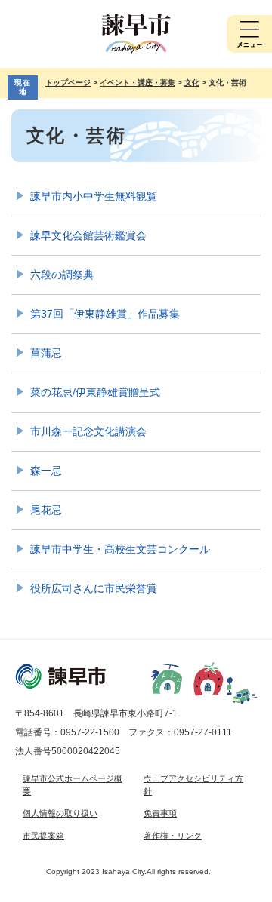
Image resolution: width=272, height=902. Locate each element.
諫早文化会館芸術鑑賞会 (88, 235)
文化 (191, 82)
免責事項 (160, 813)
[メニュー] (249, 34)
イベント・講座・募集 (137, 82)
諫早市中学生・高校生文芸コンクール (120, 549)
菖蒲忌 (46, 353)
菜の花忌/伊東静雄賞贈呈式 (95, 392)
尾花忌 (46, 510)
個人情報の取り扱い (60, 813)
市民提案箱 (43, 835)
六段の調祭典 (62, 274)
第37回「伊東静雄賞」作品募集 (105, 314)
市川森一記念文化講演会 (88, 431)
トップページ (68, 82)
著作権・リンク (173, 835)
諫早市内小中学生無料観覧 (93, 196)
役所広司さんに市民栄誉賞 (93, 588)
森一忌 (46, 471)
